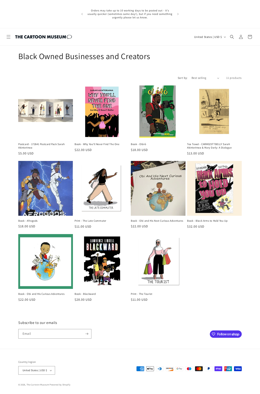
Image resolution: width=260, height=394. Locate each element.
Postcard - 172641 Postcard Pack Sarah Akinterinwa (41, 146)
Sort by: (182, 78)
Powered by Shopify (60, 384)
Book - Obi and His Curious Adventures (41, 294)
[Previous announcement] (82, 14)
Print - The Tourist (141, 294)
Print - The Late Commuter (90, 220)
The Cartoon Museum (38, 384)
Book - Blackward (85, 294)
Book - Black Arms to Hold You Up (207, 220)
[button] (8, 36)
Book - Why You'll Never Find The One (97, 144)
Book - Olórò (138, 144)
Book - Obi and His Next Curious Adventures (157, 220)
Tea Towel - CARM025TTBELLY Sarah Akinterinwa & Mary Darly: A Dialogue (209, 146)
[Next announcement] (177, 14)
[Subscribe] (86, 334)
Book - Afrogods (28, 220)
